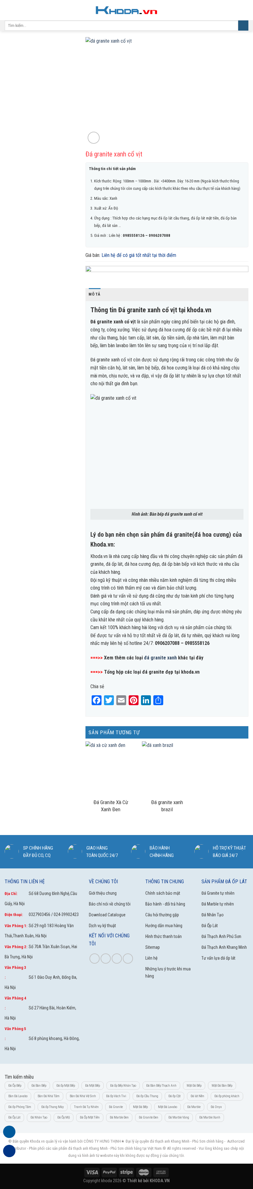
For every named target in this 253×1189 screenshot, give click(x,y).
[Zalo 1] (9, 1135)
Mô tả (94, 294)
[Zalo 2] (9, 1154)
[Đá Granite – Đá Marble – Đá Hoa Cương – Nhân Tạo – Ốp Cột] (126, 10)
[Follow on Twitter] (117, 958)
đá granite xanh (160, 658)
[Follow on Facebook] (94, 958)
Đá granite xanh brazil (167, 805)
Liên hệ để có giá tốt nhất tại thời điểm (139, 255)
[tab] (94, 294)
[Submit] (243, 25)
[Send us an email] (128, 958)
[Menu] (8, 10)
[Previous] (96, 91)
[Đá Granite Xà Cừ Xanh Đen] (110, 768)
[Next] (237, 91)
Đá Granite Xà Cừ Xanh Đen (110, 805)
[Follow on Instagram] (106, 958)
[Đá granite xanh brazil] (167, 768)
